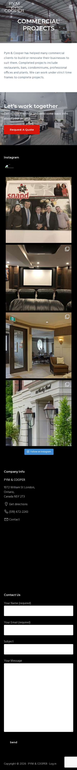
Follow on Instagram (40, 452)
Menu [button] (67, 6)
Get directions (18, 504)
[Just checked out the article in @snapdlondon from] (38, 210)
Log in (52, 764)
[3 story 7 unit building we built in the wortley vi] (38, 413)
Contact (14, 519)
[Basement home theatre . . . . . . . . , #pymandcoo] (38, 278)
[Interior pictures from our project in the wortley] (38, 345)
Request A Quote (22, 129)
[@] (15, 168)
